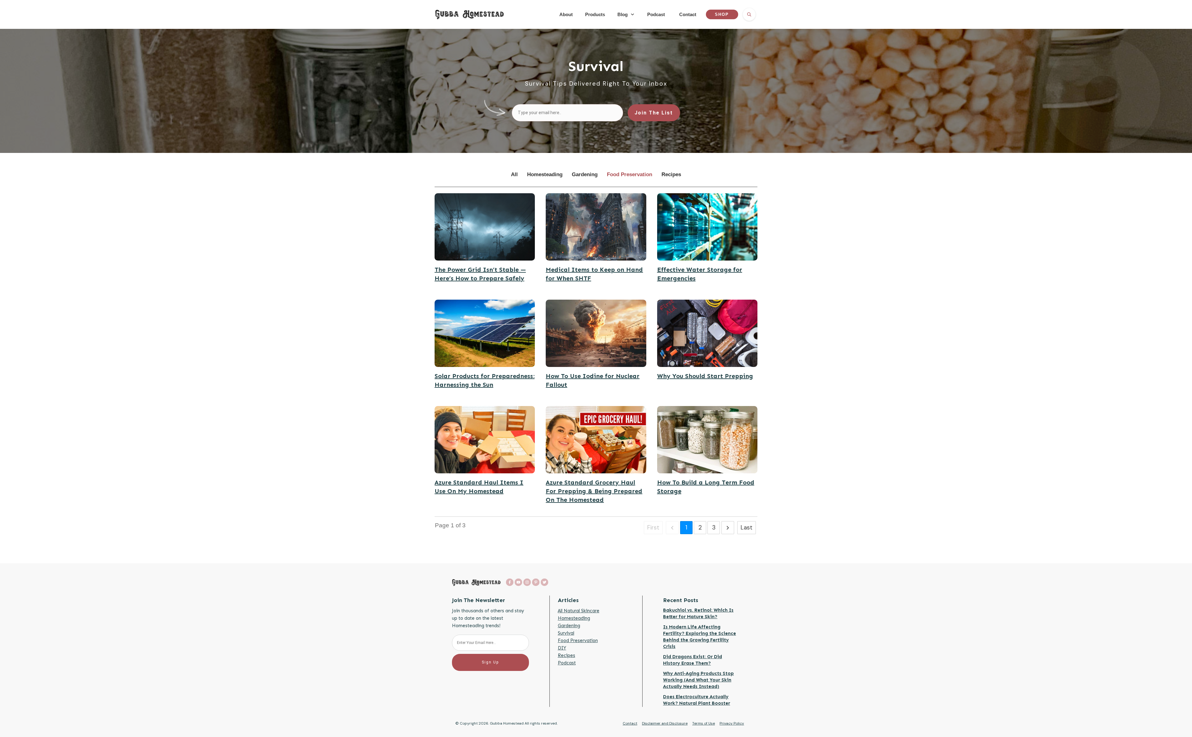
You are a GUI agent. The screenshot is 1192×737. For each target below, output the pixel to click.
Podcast (567, 663)
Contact (630, 723)
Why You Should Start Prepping (705, 376)
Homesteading (574, 618)
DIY (562, 648)
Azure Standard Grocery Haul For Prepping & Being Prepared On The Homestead (594, 491)
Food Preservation (578, 640)
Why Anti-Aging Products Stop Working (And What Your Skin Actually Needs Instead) (698, 680)
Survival (566, 633)
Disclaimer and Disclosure (665, 723)
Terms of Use (703, 723)
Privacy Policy (732, 723)
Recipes (566, 655)
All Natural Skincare (578, 611)
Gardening (569, 625)
